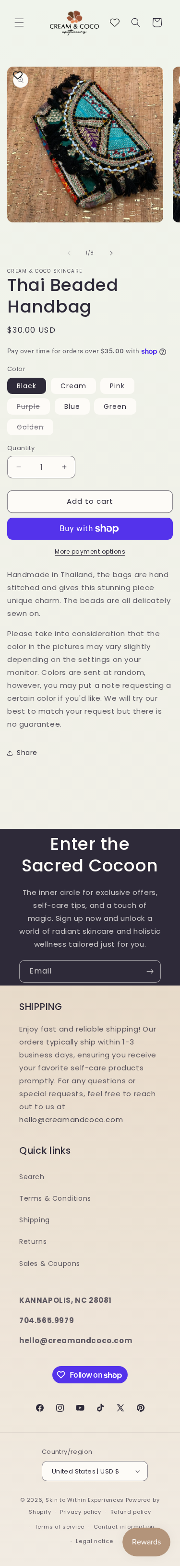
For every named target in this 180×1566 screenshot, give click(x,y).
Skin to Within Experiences (85, 1500)
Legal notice (94, 1541)
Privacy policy (80, 1512)
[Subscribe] (149, 971)
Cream (73, 386)
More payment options (90, 551)
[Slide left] (69, 253)
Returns (33, 1241)
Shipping (34, 1220)
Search (32, 1177)
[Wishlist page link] (115, 22)
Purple (33, 408)
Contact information (124, 1527)
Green (115, 406)
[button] (19, 22)
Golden (35, 428)
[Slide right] (111, 253)
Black (26, 386)
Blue (72, 406)
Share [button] (27, 752)
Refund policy (130, 1512)
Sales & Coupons (49, 1263)
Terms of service (59, 1527)
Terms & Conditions (55, 1198)
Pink (117, 386)
